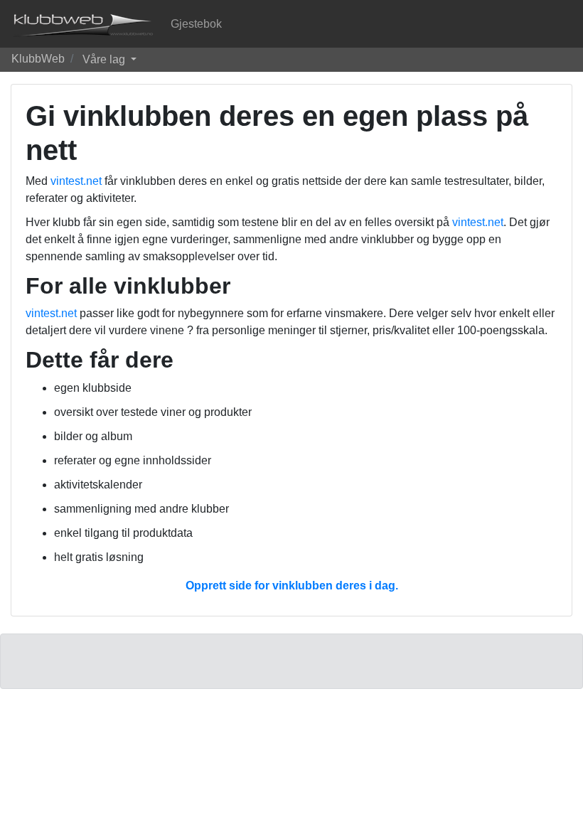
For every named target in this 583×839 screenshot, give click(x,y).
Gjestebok (196, 24)
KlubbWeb (38, 59)
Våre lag (105, 59)
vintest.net (76, 181)
